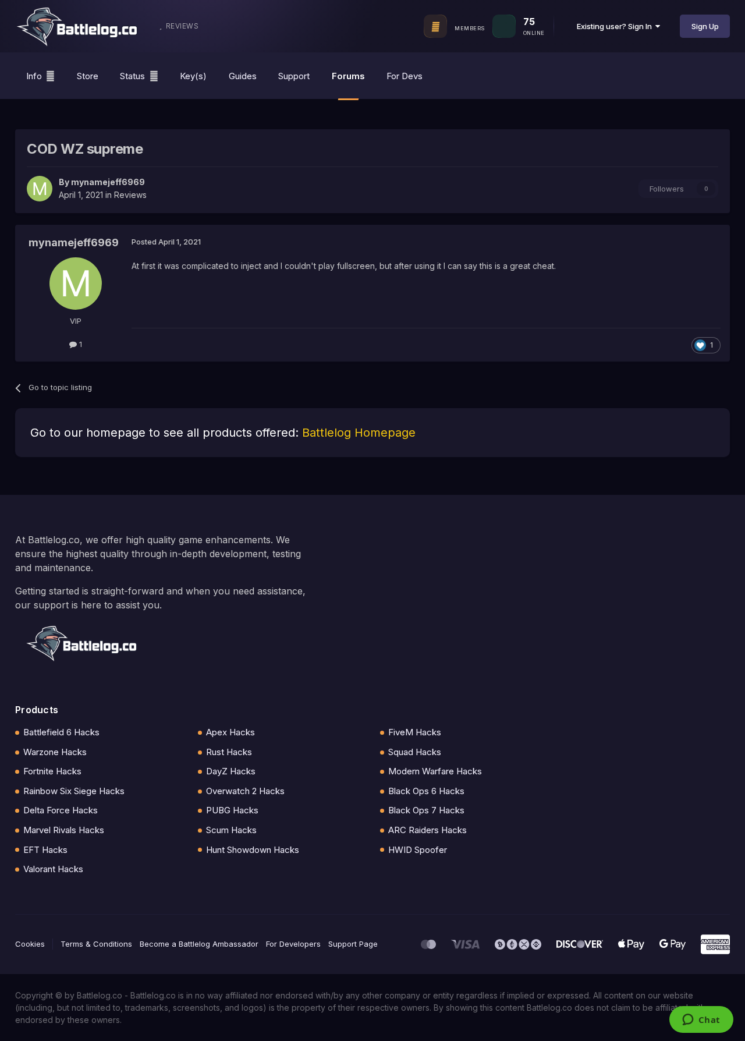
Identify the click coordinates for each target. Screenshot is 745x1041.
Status (132, 76)
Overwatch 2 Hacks (245, 790)
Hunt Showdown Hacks (252, 849)
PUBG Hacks (232, 810)
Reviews (130, 195)
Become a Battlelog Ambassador (199, 943)
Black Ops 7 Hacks (426, 810)
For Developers (293, 943)
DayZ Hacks (231, 771)
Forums (348, 76)
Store (87, 76)
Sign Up (705, 26)
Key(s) (193, 76)
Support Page (353, 943)
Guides (243, 76)
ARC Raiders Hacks (427, 829)
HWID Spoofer (417, 849)
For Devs (404, 76)
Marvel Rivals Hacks (63, 829)
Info (34, 76)
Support (294, 76)
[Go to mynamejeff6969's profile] (39, 188)
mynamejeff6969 (108, 182)
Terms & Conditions (96, 943)
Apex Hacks (230, 732)
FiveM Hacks (414, 732)
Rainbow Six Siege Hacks (74, 790)
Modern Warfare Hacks (435, 771)
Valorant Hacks (53, 868)
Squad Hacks (414, 751)
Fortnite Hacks (52, 771)
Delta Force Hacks (60, 810)
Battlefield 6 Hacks (61, 732)
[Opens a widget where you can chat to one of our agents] (701, 1020)
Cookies (30, 943)
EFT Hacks (45, 849)
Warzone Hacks (55, 751)
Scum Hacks (231, 829)
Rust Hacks (229, 751)
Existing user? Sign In (616, 26)
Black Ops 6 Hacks (426, 790)
